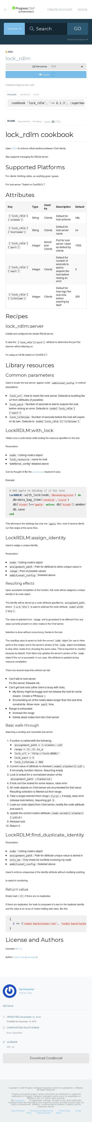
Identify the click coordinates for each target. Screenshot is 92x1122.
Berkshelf (25, 94)
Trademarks (19, 1100)
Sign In (82, 9)
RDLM (14, 148)
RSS (10, 51)
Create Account (59, 9)
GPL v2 (18, 948)
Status (58, 1112)
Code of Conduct (18, 1110)
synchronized (38, 471)
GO (77, 28)
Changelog (37, 121)
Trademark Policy (44, 1112)
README (11, 121)
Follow (48, 74)
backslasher (31, 957)
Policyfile (11, 94)
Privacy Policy (64, 1110)
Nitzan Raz (19, 957)
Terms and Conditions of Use (41, 1110)
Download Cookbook (46, 1058)
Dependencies (24, 121)
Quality (52, 121)
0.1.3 (44, 66)
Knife (36, 94)
